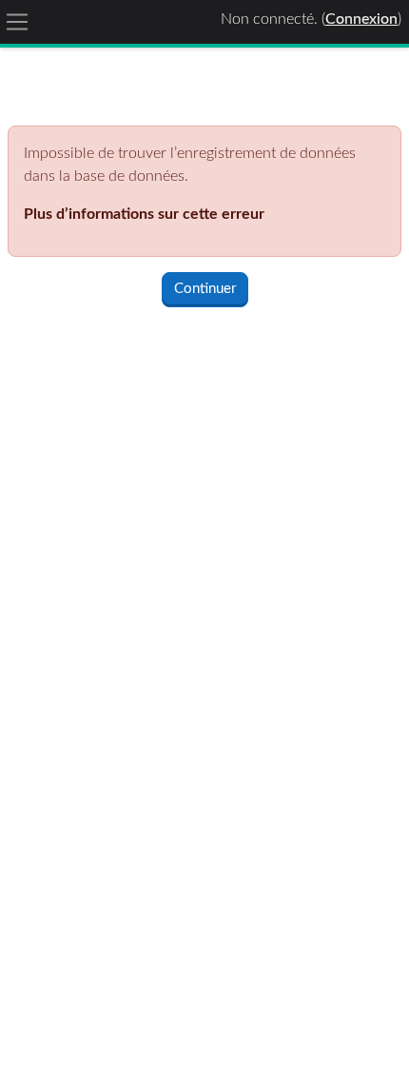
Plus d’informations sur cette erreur (144, 214)
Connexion (361, 19)
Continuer (205, 289)
